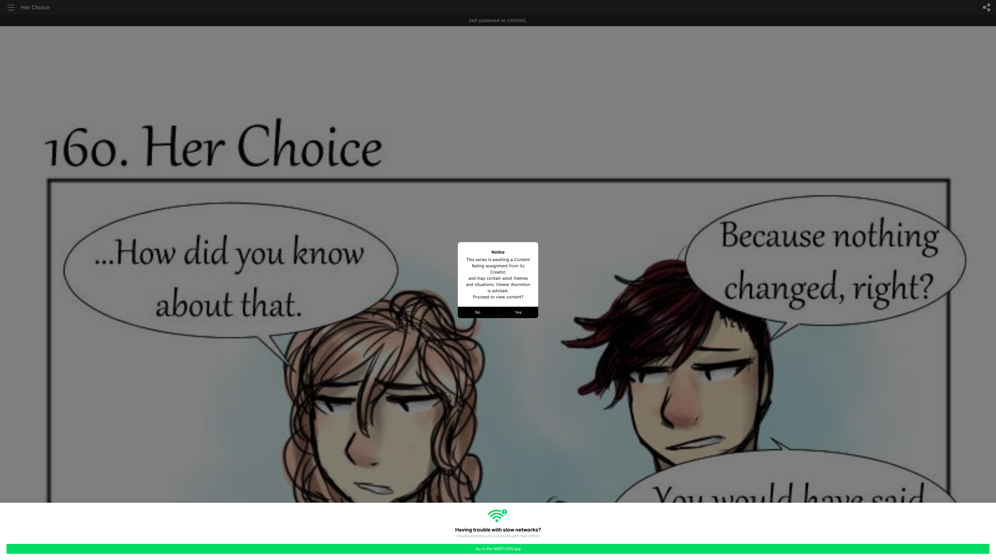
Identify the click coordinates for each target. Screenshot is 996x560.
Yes (518, 312)
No (477, 312)
